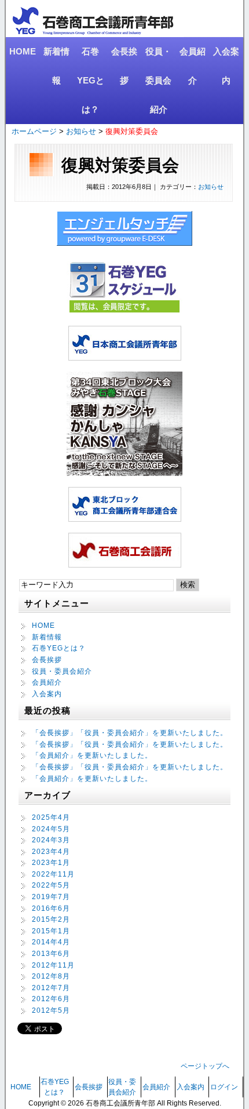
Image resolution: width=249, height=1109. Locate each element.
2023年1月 (51, 863)
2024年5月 (51, 829)
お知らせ (81, 131)
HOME (22, 51)
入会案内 (226, 65)
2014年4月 (51, 942)
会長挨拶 (124, 65)
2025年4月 (51, 817)
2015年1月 (51, 931)
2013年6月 (51, 954)
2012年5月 (51, 1010)
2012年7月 (51, 988)
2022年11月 (53, 874)
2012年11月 (53, 965)
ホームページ (34, 131)
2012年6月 (51, 999)
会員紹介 (193, 65)
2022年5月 (51, 885)
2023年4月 (51, 852)
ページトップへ (205, 1066)
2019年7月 (51, 897)
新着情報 (56, 65)
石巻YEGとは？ (90, 80)
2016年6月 (51, 908)
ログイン (224, 1087)
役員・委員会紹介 (158, 80)
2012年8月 (51, 976)
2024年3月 (51, 840)
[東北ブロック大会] (124, 473)
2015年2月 (51, 919)
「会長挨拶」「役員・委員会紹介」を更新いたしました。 (130, 733)
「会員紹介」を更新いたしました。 (92, 755)
